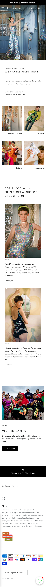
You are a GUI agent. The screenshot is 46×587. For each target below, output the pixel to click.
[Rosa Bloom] (23, 8)
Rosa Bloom (10, 579)
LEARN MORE (10, 449)
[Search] (8, 8)
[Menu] (2, 8)
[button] (40, 581)
